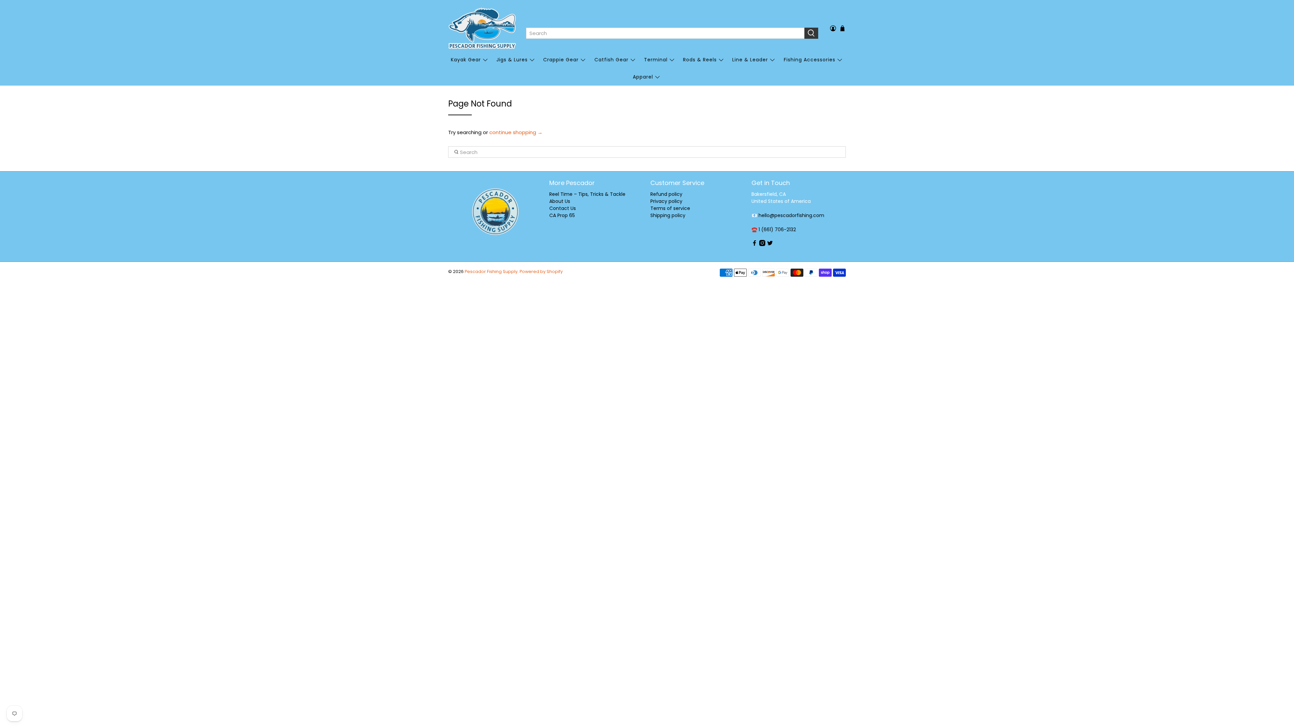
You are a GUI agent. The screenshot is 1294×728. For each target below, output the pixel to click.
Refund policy (666, 194)
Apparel (643, 76)
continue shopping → (516, 132)
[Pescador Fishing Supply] (482, 28)
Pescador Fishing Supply (491, 271)
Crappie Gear (561, 59)
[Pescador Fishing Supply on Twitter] (770, 244)
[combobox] (665, 33)
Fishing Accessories (809, 59)
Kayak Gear (466, 59)
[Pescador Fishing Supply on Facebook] (754, 244)
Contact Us (562, 208)
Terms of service (670, 208)
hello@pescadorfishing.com (791, 215)
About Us (559, 201)
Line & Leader (750, 59)
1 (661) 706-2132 (777, 229)
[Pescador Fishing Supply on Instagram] (762, 244)
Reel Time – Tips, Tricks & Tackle (587, 194)
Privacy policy (666, 201)
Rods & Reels (700, 59)
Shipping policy (667, 215)
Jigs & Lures (512, 59)
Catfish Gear (611, 59)
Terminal (656, 59)
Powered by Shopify (541, 271)
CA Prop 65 (562, 215)
